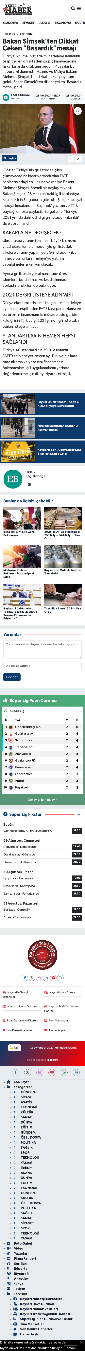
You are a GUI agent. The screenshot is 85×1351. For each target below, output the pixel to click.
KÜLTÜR (26, 1112)
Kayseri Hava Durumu (63, 992)
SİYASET (28, 23)
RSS (16, 1047)
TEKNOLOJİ (29, 1157)
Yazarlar (20, 1253)
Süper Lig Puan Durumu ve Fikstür (46, 1319)
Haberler (9, 34)
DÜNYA (26, 1122)
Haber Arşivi (57, 1030)
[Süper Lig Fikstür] (80, 814)
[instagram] (39, 1072)
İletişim (26, 1167)
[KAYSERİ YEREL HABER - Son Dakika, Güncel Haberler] (17, 9)
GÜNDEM (10, 23)
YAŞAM (26, 1162)
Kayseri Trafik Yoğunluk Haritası (61, 1008)
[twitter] (27, 1072)
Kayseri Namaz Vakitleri (23, 1006)
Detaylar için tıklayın (42, 800)
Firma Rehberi (24, 1258)
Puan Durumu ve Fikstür (22, 1020)
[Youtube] (53, 978)
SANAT (26, 1117)
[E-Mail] (29, 485)
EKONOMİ (63, 23)
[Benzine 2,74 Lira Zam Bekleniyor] (22, 518)
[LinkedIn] (46, 978)
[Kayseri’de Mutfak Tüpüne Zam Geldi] (63, 556)
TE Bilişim (52, 1059)
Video (18, 1248)
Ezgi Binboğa (35, 476)
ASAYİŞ (44, 23)
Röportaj (20, 1268)
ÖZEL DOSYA (30, 1137)
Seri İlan (20, 1263)
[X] (32, 978)
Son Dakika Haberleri (20, 1030)
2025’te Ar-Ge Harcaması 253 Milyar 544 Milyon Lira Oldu (62, 535)
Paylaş (12, 158)
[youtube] (51, 1072)
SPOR (24, 1152)
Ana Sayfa (21, 1082)
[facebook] (15, 1072)
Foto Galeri (22, 1243)
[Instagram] (39, 978)
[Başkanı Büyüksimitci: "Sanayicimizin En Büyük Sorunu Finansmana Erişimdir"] (22, 595)
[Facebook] (25, 978)
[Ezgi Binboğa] (12, 479)
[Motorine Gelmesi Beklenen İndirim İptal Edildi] (22, 556)
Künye (18, 1284)
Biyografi (21, 1273)
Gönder (12, 677)
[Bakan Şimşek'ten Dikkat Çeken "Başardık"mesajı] (42, 128)
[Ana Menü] (79, 9)
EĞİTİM (26, 1127)
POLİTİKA (28, 1142)
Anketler (20, 1278)
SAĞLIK (26, 1147)
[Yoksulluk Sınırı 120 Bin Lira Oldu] (63, 595)
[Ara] (73, 9)
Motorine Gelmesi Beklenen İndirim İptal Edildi (18, 573)
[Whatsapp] (60, 978)
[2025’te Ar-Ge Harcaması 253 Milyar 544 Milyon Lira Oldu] (63, 518)
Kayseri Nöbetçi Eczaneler (15, 994)
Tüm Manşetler (58, 1020)
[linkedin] (76, 1072)
